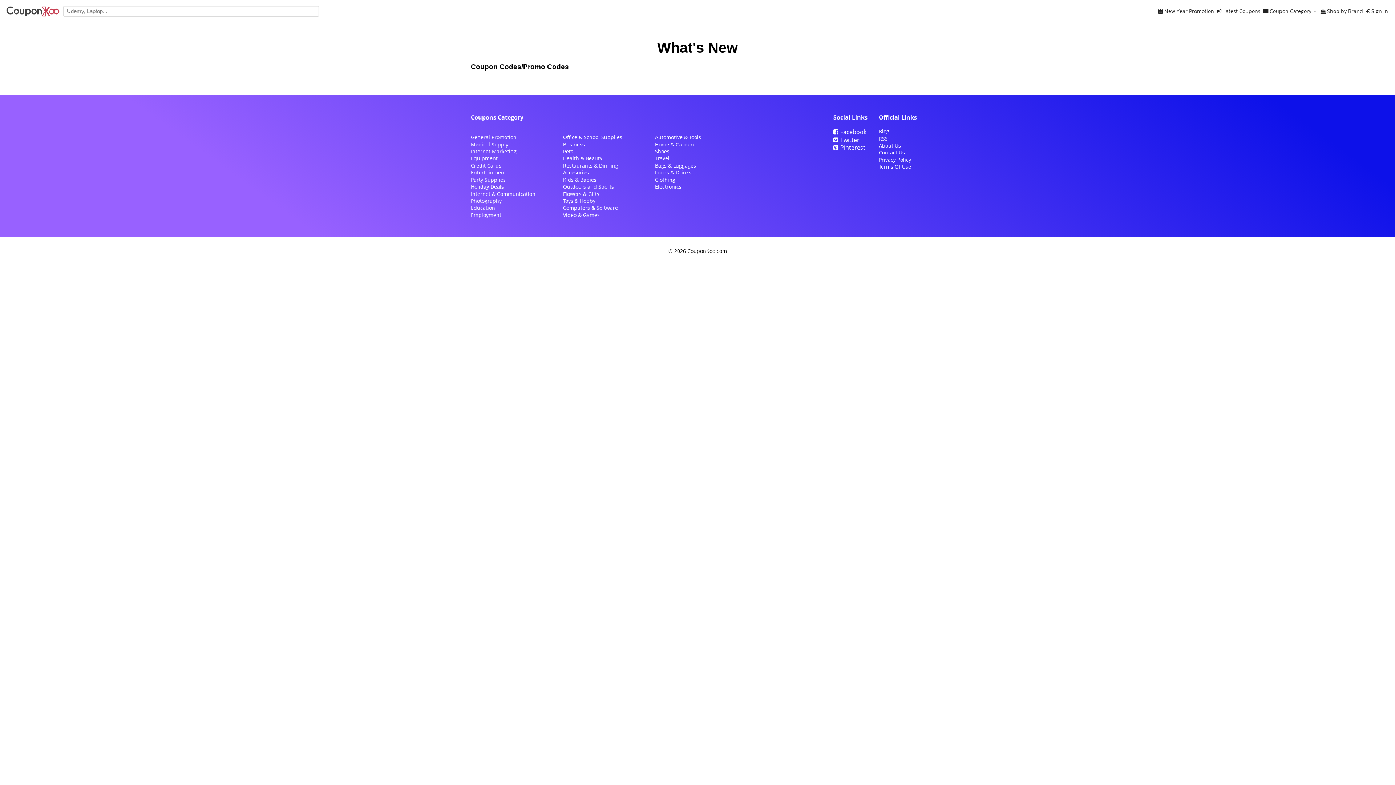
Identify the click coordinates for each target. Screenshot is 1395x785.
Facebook (853, 132)
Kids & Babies (580, 179)
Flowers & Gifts (581, 193)
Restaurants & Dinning (590, 165)
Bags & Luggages (675, 165)
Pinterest (852, 148)
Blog (884, 131)
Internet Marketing (494, 151)
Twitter (850, 140)
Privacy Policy (895, 159)
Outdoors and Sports (588, 186)
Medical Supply (489, 144)
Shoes (662, 151)
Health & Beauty (582, 158)
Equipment (484, 158)
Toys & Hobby (579, 200)
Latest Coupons (1242, 11)
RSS (883, 138)
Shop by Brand (1345, 11)
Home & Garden (674, 144)
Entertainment (488, 172)
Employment (486, 215)
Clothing (665, 179)
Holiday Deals (487, 186)
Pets (568, 151)
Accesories (576, 172)
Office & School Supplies (592, 137)
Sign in (1379, 11)
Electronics (668, 186)
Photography (486, 200)
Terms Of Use (895, 166)
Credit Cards (486, 165)
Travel (662, 158)
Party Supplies (488, 179)
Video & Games (581, 215)
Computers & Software (590, 207)
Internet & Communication (503, 193)
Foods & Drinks (673, 172)
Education (483, 207)
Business (574, 144)
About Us (890, 145)
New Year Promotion (1189, 11)
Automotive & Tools (678, 137)
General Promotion (494, 137)
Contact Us (892, 152)
